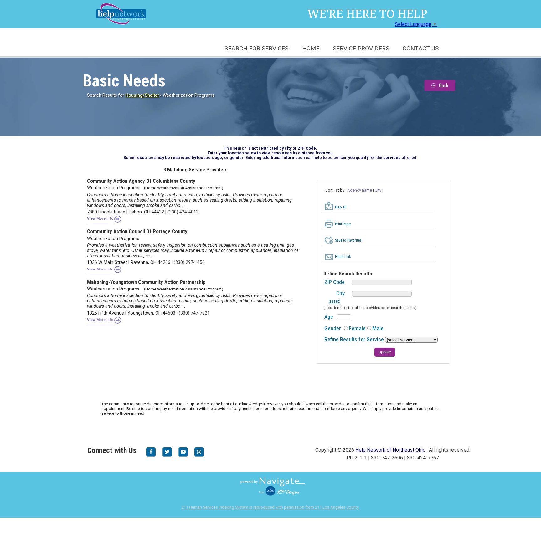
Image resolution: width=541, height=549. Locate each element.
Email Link (343, 256)
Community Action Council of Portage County (137, 231)
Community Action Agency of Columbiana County (141, 181)
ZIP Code (334, 282)
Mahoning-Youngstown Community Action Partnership (146, 282)
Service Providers (361, 48)
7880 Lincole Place (106, 212)
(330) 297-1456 (189, 262)
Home (310, 48)
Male (378, 328)
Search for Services (256, 48)
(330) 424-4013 (182, 212)
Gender (332, 328)
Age (328, 317)
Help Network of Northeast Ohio (391, 450)
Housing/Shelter (142, 95)
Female (357, 328)
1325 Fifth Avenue (105, 313)
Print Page (343, 224)
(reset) (334, 301)
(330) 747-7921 (194, 313)
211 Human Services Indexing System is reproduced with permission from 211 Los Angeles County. (270, 507)
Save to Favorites (348, 240)
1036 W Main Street (107, 262)
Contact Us (421, 48)
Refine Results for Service (354, 339)
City (340, 293)
